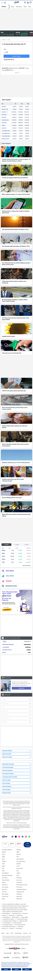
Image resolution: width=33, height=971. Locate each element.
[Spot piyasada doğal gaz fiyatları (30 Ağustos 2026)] (16, 238)
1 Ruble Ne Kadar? (17, 922)
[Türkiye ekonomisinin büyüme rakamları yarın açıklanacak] (16, 273)
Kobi (17, 870)
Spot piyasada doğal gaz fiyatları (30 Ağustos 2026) (16, 246)
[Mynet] (25, 953)
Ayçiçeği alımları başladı (8, 336)
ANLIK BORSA (10, 571)
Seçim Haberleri (20, 859)
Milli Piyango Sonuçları (21, 884)
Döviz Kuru (5, 928)
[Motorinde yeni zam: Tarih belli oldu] (16, 345)
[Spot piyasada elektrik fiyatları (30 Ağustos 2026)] (16, 221)
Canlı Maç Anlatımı (20, 861)
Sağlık (17, 852)
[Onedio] (7, 957)
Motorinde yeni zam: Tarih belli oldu (11, 353)
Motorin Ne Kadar (7, 757)
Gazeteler (18, 863)
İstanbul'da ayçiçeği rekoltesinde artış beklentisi (15, 177)
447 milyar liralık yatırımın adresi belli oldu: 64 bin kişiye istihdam (15, 318)
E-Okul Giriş (19, 887)
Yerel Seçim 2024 (16, 913)
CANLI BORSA (10, 576)
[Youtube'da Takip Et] (26, 837)
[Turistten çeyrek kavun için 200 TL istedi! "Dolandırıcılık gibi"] (16, 471)
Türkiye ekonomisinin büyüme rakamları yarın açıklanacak (14, 282)
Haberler (4, 852)
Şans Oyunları (19, 868)
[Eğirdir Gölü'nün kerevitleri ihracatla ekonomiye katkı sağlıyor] (16, 506)
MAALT (3, 556)
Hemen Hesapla (16, 56)
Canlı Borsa (4, 877)
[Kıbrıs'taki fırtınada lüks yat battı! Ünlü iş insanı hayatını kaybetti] (16, 400)
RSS (30, 933)
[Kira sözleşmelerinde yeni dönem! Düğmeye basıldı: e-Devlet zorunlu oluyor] (16, 255)
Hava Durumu (5, 896)
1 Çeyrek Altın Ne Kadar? (8, 919)
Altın (29, 6)
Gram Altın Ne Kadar (8, 767)
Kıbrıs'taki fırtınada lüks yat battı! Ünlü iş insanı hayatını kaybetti (14, 408)
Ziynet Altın (4, 128)
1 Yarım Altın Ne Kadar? (21, 919)
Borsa (12, 6)
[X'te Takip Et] (16, 837)
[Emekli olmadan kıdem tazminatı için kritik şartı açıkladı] (16, 418)
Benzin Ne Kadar (7, 754)
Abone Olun (21, 688)
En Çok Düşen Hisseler (7, 924)
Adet (5, 49)
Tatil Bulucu (19, 882)
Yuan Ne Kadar (6, 789)
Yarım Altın (4, 117)
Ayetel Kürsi (19, 896)
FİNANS (4, 6)
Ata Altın (3, 125)
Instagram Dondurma (21, 889)
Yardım (7, 933)
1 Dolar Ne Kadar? (23, 921)
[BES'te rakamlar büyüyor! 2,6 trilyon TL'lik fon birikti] (16, 186)
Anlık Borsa (19, 6)
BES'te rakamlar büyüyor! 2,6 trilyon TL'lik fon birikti (16, 194)
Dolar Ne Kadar (7, 780)
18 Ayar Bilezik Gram (6, 133)
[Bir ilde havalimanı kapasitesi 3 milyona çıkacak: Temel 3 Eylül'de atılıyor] (16, 292)
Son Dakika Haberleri (7, 849)
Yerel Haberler (5, 873)
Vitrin (17, 856)
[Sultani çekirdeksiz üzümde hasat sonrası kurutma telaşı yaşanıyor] (16, 436)
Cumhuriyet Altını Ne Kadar (10, 777)
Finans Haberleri (6, 913)
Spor (3, 868)
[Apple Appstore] (12, 844)
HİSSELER (9, 581)
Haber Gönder (28, 845)
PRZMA (3, 550)
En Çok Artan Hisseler (20, 924)
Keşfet (3, 898)
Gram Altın (4, 106)
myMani (18, 873)
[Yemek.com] (25, 957)
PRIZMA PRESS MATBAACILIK (8, 644)
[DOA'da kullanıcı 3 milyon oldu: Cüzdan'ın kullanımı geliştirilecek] (16, 203)
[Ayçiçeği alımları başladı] (16, 328)
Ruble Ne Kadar (7, 793)
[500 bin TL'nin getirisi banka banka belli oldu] (16, 383)
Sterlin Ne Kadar (7, 786)
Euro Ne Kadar (6, 783)
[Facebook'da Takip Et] (12, 837)
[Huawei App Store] (19, 844)
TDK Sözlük (19, 894)
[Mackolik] (8, 953)
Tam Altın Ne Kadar (8, 770)
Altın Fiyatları (5, 887)
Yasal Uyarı (25, 933)
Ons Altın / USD (5, 109)
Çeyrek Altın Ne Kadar (8, 764)
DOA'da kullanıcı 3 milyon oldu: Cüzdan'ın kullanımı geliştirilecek (16, 211)
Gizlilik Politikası (18, 933)
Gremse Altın (4, 122)
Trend (3, 863)
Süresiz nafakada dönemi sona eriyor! (12, 497)
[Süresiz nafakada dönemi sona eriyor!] (16, 490)
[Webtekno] (16, 957)
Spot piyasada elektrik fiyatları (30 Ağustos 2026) (15, 229)
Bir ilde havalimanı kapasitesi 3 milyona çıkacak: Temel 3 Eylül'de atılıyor (15, 300)
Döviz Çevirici (7, 694)
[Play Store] (5, 844)
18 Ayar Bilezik (15, 917)
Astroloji (18, 854)
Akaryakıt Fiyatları (7, 750)
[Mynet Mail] (30, 2)
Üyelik (12, 933)
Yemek (3, 856)
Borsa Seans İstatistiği (7, 875)
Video (3, 870)
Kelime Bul (18, 877)
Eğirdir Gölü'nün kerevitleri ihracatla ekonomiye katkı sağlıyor (16, 515)
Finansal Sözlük (5, 880)
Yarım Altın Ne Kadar (8, 773)
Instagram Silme (20, 891)
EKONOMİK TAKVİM (11, 586)
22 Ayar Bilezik (24, 917)
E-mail (17, 866)
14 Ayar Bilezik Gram (6, 130)
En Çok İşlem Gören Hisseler (9, 926)
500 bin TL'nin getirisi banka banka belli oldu (14, 390)
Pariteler (12, 928)
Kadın (3, 859)
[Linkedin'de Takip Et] (22, 837)
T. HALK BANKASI (5, 647)
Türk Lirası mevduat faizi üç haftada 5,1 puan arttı (14, 904)
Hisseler (4, 882)
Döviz (25, 6)
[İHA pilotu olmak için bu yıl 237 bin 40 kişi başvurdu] (16, 455)
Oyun (17, 875)
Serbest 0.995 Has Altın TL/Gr (6, 138)
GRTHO (3, 559)
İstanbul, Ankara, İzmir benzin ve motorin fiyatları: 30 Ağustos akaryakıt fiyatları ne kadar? (16, 160)
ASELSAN (4, 652)
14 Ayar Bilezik (5, 917)
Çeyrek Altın (4, 114)
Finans (3, 854)
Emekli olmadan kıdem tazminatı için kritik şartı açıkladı (14, 426)
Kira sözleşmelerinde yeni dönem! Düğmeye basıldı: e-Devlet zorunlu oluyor (16, 263)
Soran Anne (19, 880)
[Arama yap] (25, 2)
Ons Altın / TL (4, 112)
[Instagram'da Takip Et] (19, 837)
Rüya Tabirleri (5, 894)
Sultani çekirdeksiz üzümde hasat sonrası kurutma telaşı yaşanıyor (15, 445)
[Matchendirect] (17, 953)
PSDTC (3, 553)
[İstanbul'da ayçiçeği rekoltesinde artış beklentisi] (16, 170)
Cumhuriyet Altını (5, 120)
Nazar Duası (19, 898)
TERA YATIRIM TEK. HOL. (7, 649)
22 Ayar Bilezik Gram (6, 136)
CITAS (3, 562)
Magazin (4, 861)
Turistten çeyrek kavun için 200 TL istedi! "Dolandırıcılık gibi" (13, 480)
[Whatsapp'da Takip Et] (29, 837)
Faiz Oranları (19, 928)
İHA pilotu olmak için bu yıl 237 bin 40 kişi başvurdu (16, 462)
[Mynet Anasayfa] (16, 2)
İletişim (3, 933)
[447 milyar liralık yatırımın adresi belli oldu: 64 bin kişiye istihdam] (16, 310)
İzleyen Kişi (26, 641)
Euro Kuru (4, 891)
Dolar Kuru (4, 889)
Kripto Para (4, 884)
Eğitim (3, 866)
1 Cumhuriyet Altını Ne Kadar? (9, 921)
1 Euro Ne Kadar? (6, 922)
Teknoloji (18, 849)
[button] (4, 2)
